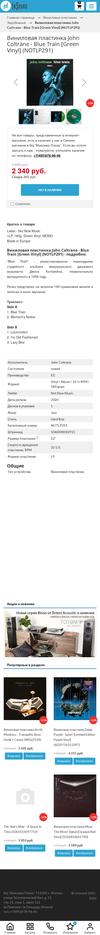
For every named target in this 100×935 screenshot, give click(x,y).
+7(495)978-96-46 (46, 155)
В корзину (13, 756)
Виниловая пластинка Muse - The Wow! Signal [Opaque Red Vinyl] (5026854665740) (75, 832)
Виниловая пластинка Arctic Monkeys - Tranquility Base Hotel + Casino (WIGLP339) (23, 735)
